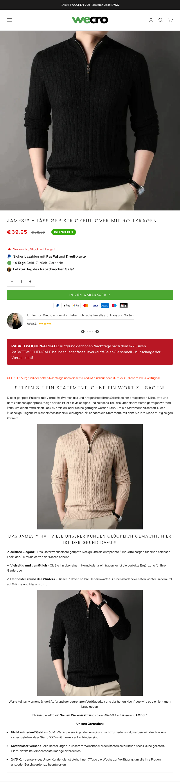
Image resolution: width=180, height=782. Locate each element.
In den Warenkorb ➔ (89, 294)
